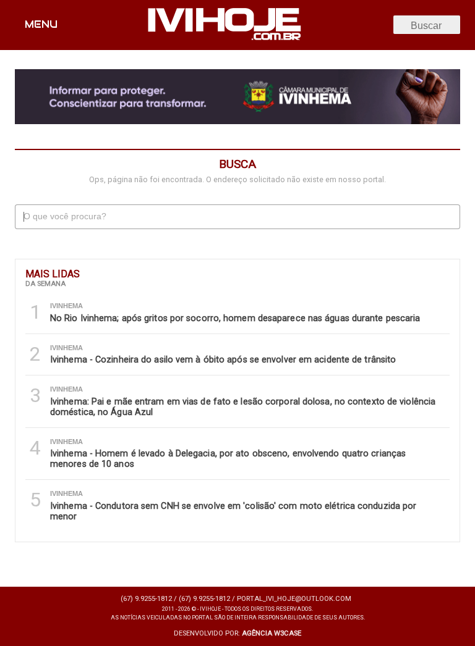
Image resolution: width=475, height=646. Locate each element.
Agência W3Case (271, 633)
